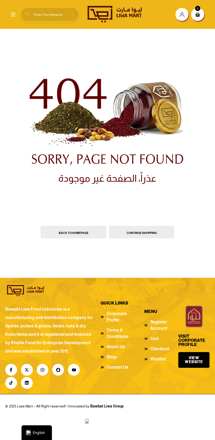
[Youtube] (74, 370)
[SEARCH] (72, 14)
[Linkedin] (27, 383)
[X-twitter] (27, 370)
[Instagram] (43, 370)
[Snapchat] (58, 370)
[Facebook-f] (11, 370)
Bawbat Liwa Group (106, 406)
